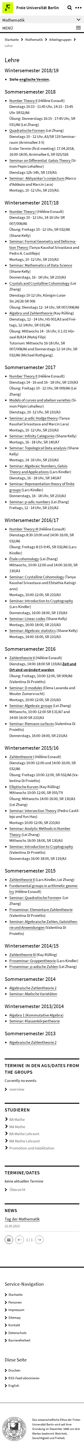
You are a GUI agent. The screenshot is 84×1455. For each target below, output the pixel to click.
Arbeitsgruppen (60, 39)
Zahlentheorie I (21, 756)
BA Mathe (17, 1119)
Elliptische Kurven (23, 786)
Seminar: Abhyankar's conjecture (37, 178)
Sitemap (14, 1317)
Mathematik (34, 39)
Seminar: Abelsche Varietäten (33, 993)
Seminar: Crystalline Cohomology (36, 576)
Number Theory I (22, 211)
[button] (9, 1239)
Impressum (16, 1310)
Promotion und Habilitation (31, 1148)
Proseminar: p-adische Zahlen (33, 966)
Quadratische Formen (27, 130)
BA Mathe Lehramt (24, 1133)
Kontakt (14, 1325)
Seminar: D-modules (25, 687)
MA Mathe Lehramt (24, 1141)
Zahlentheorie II (22, 657)
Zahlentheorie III (22, 954)
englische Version (34, 79)
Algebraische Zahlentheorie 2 (32, 987)
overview (17, 1089)
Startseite (12, 39)
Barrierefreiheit (19, 1340)
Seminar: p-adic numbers (29, 501)
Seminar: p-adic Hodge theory (33, 418)
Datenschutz (17, 1332)
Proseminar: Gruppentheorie (32, 960)
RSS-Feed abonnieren (23, 1378)
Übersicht (17, 1189)
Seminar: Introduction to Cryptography (41, 600)
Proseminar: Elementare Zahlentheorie (41, 909)
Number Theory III (23, 529)
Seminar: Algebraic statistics (32, 630)
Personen (15, 1302)
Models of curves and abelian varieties (40, 400)
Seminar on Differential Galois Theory (40, 160)
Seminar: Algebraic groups (30, 705)
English (13, 1385)
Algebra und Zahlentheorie (31, 313)
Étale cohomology (24, 558)
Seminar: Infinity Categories (32, 435)
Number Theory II (23, 100)
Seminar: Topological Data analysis (37, 447)
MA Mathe (17, 1126)
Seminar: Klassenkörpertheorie (34, 1021)
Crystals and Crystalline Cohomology (39, 283)
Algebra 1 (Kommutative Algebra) (36, 1015)
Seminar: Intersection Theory (32, 810)
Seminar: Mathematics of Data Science (40, 265)
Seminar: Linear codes (27, 618)
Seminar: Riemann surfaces (31, 723)
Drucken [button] (14, 1370)
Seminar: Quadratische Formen (34, 897)
